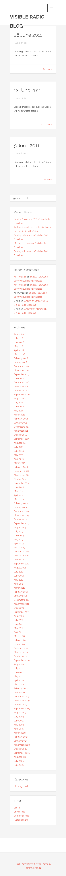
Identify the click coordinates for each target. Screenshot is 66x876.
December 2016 (21, 382)
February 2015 (21, 467)
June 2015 (19, 451)
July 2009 (19, 716)
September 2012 (21, 563)
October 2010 (20, 656)
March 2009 (19, 733)
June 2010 (19, 672)
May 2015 (18, 455)
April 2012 (18, 584)
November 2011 (21, 604)
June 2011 (18, 624)
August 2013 (20, 527)
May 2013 (18, 539)
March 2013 (19, 547)
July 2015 (18, 447)
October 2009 (20, 704)
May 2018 (18, 346)
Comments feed (21, 816)
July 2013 (18, 531)
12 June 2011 (27, 90)
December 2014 (21, 471)
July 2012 (18, 571)
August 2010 (20, 664)
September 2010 (22, 660)
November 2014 (21, 475)
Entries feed (19, 811)
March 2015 (19, 463)
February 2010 (21, 688)
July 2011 (18, 620)
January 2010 (20, 692)
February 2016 (21, 418)
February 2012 (21, 592)
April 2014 (19, 495)
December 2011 (21, 600)
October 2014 (20, 479)
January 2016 (20, 423)
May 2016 (18, 410)
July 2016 (18, 402)
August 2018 (20, 334)
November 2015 (21, 431)
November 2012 (21, 555)
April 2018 (19, 350)
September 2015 (21, 439)
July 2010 (18, 668)
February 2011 (20, 640)
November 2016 (21, 386)
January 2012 (20, 596)
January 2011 (20, 644)
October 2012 (20, 559)
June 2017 (19, 378)
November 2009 (21, 700)
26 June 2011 (28, 35)
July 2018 (18, 338)
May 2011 (18, 628)
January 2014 (20, 507)
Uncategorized (21, 786)
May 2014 (18, 491)
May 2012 (18, 580)
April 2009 (19, 728)
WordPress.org (21, 820)
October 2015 (20, 435)
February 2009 (21, 737)
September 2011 (21, 612)
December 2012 (21, 551)
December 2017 (21, 366)
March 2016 (19, 414)
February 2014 (21, 503)
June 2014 (19, 487)
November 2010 (21, 652)
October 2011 (20, 608)
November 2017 (21, 370)
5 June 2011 (26, 145)
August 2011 (20, 616)
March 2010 (19, 684)
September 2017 (21, 374)
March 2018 (19, 354)
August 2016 (20, 398)
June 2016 (19, 406)
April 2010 (19, 680)
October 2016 (20, 390)
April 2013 (19, 543)
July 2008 (19, 761)
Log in (17, 807)
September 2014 (21, 483)
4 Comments (46, 180)
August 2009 (20, 712)
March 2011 (19, 636)
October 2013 (20, 519)
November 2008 (22, 745)
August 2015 (20, 443)
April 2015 (18, 459)
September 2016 (22, 394)
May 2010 (18, 676)
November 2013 (21, 515)
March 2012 (19, 588)
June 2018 (19, 342)
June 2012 (19, 576)
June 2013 (19, 535)
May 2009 (19, 724)
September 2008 (22, 753)
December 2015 (21, 427)
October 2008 (20, 749)
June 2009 (19, 720)
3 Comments (46, 69)
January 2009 (20, 741)
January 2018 (20, 362)
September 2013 (21, 523)
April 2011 (18, 632)
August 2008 (20, 757)
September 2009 (22, 708)
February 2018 (21, 358)
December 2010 (21, 648)
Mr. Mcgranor (20, 276)
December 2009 (21, 696)
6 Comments (46, 124)
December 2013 (21, 511)
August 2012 (20, 567)
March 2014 (19, 499)
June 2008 (19, 765)
